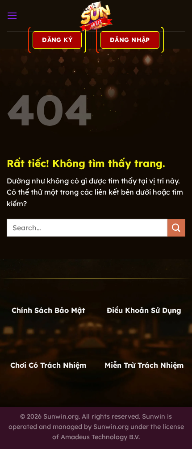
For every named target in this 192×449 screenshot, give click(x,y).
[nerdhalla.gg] (96, 15)
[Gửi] (176, 228)
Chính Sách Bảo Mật (48, 310)
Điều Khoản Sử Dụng (144, 310)
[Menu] (12, 15)
